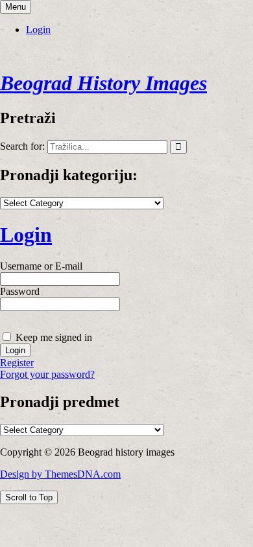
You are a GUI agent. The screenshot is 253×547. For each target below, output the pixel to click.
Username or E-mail (41, 266)
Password (20, 291)
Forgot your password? (47, 374)
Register (17, 362)
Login (38, 29)
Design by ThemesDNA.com (60, 474)
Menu (15, 7)
